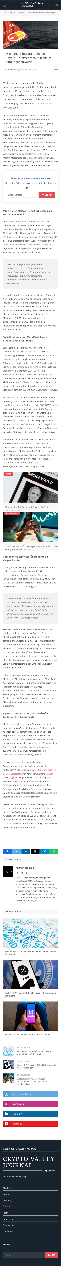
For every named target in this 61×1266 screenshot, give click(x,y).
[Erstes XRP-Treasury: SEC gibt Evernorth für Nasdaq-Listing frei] (30, 974)
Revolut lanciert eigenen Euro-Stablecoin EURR (27, 1034)
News (35, 12)
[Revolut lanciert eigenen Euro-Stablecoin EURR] (30, 1016)
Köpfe (8, 474)
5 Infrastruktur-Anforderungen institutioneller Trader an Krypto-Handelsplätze (32, 1081)
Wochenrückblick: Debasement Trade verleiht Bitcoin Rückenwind (34, 1052)
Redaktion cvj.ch (14, 69)
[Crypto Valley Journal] (32, 5)
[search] (56, 5)
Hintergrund (12, 513)
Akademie (8, 1188)
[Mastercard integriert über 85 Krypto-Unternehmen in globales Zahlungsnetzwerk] (30, 35)
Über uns (7, 1206)
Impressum (8, 1219)
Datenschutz (9, 1225)
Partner (6, 1212)
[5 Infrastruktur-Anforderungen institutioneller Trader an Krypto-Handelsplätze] (30, 527)
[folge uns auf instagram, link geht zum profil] (30, 1104)
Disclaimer (8, 1231)
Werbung (7, 1200)
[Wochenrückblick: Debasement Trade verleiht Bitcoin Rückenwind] (30, 933)
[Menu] (5, 5)
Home (21, 12)
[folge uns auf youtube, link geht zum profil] (30, 1123)
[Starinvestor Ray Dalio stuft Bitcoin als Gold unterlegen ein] (30, 487)
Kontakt (7, 1194)
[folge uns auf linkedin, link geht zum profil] (30, 1114)
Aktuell (28, 12)
